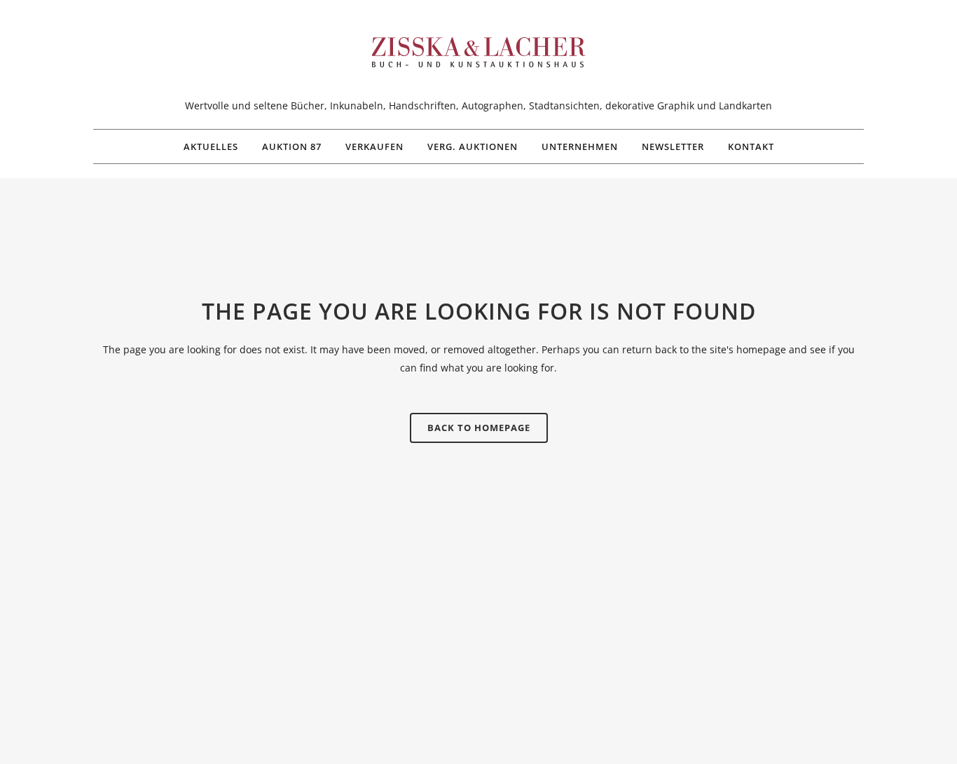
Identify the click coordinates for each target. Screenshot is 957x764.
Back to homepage (478, 427)
